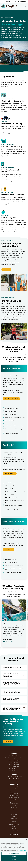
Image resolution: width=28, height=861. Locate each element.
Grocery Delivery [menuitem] (14, 795)
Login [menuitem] (8, 1)
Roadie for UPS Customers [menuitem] (14, 760)
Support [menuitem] (14, 1)
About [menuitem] (14, 822)
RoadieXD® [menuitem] (14, 781)
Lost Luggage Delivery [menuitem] (14, 786)
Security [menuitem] (14, 826)
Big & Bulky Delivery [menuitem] (14, 764)
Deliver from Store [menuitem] (14, 766)
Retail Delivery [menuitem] (14, 793)
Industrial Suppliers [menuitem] (14, 797)
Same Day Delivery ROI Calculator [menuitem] (14, 758)
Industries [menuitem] (14, 784)
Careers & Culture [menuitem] (14, 824)
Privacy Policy (23, 850)
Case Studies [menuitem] (14, 814)
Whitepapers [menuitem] (14, 818)
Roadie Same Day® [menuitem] (14, 778)
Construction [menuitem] (14, 799)
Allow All (14, 859)
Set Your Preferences (14, 853)
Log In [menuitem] (14, 828)
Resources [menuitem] (14, 803)
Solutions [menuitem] (14, 753)
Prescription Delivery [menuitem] (14, 788)
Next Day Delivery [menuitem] (14, 770)
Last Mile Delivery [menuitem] (14, 768)
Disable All (14, 856)
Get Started (8, 741)
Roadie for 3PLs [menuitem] (14, 762)
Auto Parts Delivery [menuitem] (14, 791)
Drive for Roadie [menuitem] (22, 1)
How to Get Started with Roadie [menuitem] (14, 776)
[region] (14, 849)
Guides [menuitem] (14, 816)
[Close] (26, 839)
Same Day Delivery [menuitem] (14, 755)
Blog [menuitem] (14, 809)
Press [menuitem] (14, 812)
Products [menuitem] (14, 774)
